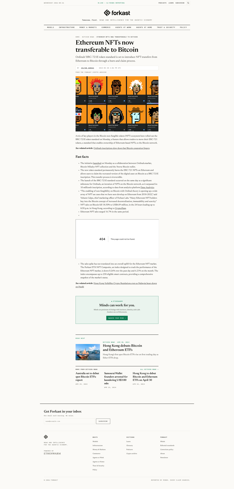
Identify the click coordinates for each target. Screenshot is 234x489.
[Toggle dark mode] (188, 3)
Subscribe (180, 3)
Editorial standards (167, 445)
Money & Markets (88, 27)
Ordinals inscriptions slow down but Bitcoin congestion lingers (122, 148)
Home (78, 37)
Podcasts (163, 3)
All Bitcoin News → (149, 369)
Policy (183, 27)
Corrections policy (166, 449)
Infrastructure (67, 27)
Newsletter (164, 457)
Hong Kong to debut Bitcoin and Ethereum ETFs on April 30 (145, 377)
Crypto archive (131, 453)
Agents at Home (144, 27)
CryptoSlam (120, 208)
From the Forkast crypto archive (91, 72)
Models (50, 27)
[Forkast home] (117, 13)
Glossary (129, 445)
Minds (162, 441)
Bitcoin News (88, 37)
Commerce (106, 27)
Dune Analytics (147, 188)
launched (97, 163)
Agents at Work (123, 27)
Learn (171, 3)
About (162, 453)
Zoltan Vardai (87, 68)
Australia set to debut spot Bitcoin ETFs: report (87, 377)
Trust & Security (166, 27)
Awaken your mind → (117, 318)
